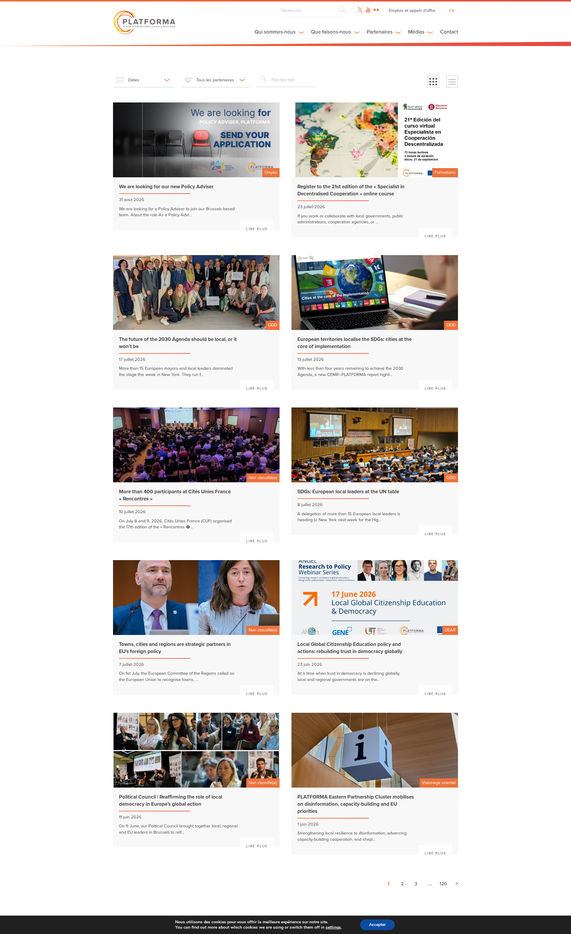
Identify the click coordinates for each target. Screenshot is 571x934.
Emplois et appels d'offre (412, 10)
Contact (449, 32)
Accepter (377, 924)
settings (333, 927)
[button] (433, 82)
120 (443, 884)
